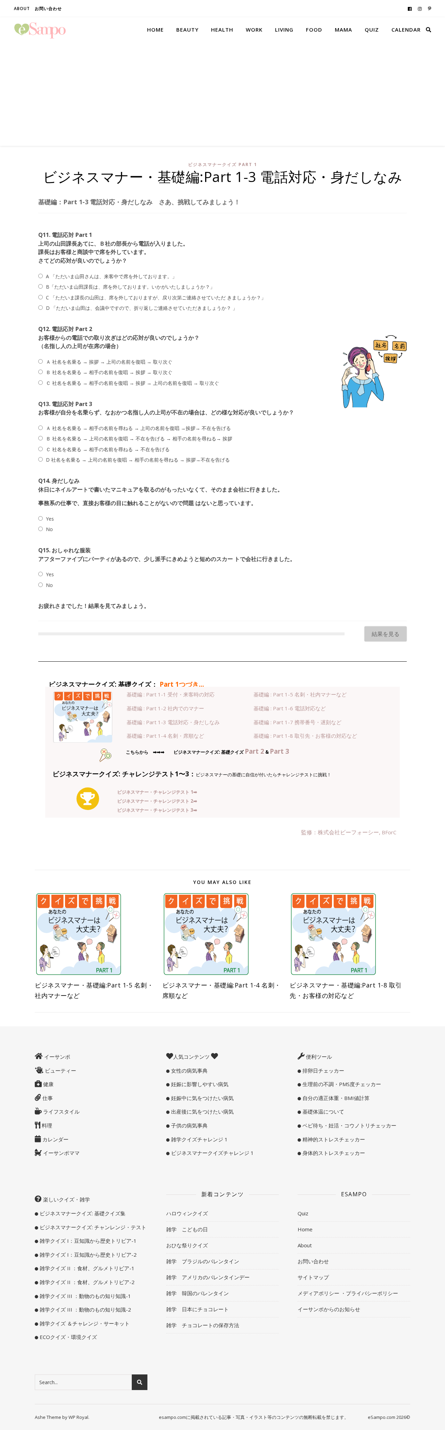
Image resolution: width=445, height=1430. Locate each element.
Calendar (406, 29)
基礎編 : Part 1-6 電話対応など (289, 708)
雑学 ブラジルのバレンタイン (202, 1261)
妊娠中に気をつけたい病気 (202, 1097)
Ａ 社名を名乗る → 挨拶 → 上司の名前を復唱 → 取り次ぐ (109, 361)
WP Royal (78, 1417)
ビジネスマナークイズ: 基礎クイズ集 (82, 1213)
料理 (46, 1125)
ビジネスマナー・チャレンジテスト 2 (157, 801)
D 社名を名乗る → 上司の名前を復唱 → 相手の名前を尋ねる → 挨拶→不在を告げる (138, 459)
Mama (343, 29)
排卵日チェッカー (322, 1070)
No (49, 529)
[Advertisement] (222, 93)
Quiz (372, 29)
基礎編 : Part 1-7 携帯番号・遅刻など (297, 722)
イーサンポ (56, 1056)
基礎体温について (322, 1111)
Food (314, 29)
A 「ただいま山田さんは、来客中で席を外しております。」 (111, 276)
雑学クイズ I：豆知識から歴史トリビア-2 (87, 1254)
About (22, 8)
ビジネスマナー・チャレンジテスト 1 (157, 792)
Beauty (187, 29)
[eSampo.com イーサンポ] (40, 29)
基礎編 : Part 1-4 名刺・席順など (165, 735)
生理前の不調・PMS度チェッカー (341, 1084)
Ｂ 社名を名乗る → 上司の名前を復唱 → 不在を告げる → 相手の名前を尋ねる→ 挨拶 (139, 438)
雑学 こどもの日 (187, 1229)
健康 (48, 1084)
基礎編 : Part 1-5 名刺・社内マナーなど (300, 694)
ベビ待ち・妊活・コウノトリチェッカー (348, 1125)
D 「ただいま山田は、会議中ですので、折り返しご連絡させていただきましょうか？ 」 (141, 308)
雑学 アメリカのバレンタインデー (208, 1277)
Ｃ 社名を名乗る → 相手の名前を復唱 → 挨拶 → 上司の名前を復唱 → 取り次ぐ (132, 383)
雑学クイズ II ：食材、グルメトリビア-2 (86, 1282)
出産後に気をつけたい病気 (202, 1111)
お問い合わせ (48, 8)
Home (155, 29)
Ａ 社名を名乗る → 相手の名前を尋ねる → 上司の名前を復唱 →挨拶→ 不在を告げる (138, 428)
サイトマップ (313, 1277)
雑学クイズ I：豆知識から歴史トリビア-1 (87, 1240)
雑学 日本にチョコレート (197, 1309)
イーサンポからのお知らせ (329, 1309)
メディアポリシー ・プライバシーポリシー (348, 1293)
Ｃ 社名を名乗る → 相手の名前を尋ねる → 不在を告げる (108, 449)
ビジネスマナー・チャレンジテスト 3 (157, 810)
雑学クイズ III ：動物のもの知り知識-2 (84, 1309)
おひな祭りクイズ (187, 1245)
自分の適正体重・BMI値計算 (335, 1097)
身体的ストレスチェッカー (333, 1152)
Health (222, 29)
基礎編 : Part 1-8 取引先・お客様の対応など (305, 735)
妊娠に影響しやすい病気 (199, 1084)
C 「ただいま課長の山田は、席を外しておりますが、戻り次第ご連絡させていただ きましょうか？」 (156, 297)
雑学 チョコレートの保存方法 (202, 1325)
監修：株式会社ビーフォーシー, (341, 832)
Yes (50, 518)
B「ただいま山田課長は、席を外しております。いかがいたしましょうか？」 (130, 286)
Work (254, 29)
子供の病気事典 (189, 1125)
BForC (389, 832)
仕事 (47, 1097)
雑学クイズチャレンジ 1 (199, 1139)
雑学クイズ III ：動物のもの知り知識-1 (84, 1295)
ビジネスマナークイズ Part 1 (222, 164)
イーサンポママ (61, 1152)
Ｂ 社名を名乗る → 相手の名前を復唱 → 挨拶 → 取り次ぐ (109, 372)
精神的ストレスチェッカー (333, 1139)
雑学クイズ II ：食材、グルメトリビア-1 (86, 1268)
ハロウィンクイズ (187, 1213)
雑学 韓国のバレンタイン (197, 1293)
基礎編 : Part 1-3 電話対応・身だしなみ (173, 722)
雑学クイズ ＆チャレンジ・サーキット (84, 1323)
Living (284, 29)
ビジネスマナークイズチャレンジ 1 (212, 1152)
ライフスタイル (61, 1111)
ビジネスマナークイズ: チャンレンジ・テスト (92, 1227)
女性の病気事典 (189, 1070)
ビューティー (59, 1070)
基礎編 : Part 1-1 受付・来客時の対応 (171, 694)
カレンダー (54, 1139)
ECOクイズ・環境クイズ (67, 1336)
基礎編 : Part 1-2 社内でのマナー (165, 708)
